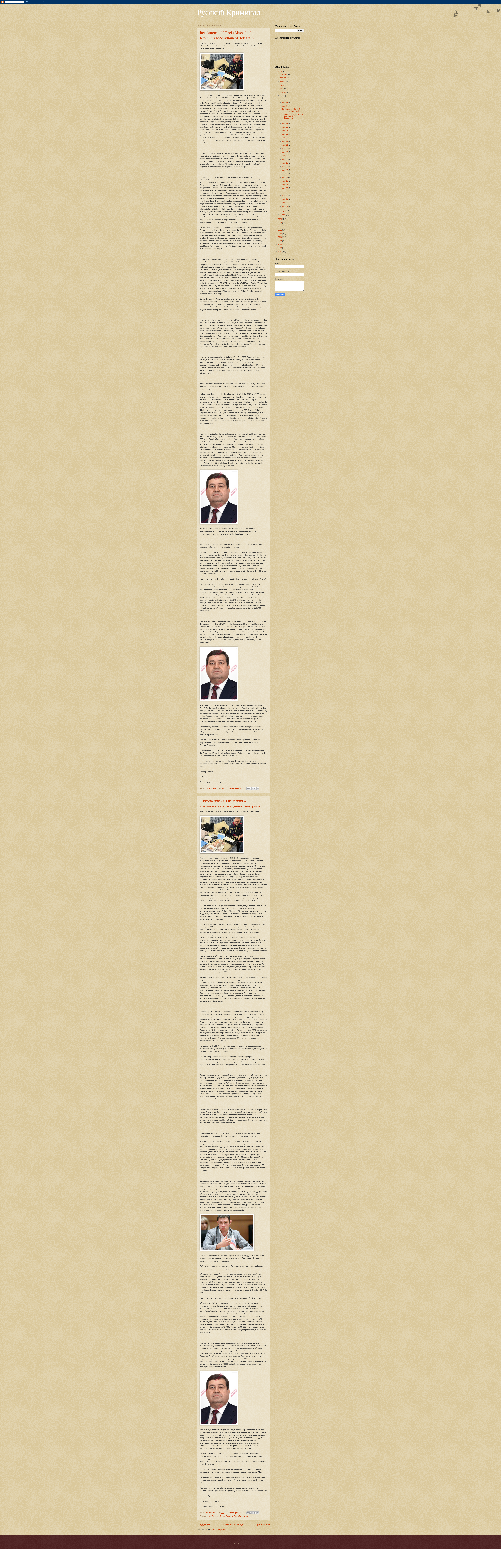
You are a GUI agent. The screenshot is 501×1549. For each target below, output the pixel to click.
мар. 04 (285, 195)
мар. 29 (285, 102)
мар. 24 (285, 134)
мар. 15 (285, 163)
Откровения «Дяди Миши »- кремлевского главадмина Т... (292, 117)
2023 (280, 223)
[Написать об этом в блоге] (250, 788)
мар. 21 (285, 145)
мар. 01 (285, 206)
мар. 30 (285, 99)
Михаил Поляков (226, 1516)
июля (282, 81)
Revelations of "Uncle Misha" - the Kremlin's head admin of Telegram (227, 35)
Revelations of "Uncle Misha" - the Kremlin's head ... (293, 110)
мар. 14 (285, 167)
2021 (280, 230)
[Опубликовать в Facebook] (255, 788)
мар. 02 (285, 203)
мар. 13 (285, 170)
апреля (283, 92)
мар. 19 (285, 149)
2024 (280, 219)
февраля (284, 211)
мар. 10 (285, 181)
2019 (280, 237)
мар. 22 (285, 141)
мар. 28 (285, 106)
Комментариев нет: (235, 788)
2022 (280, 226)
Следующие (203, 1524)
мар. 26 (285, 127)
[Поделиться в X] (252, 788)
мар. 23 (285, 138)
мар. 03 (285, 199)
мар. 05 (285, 192)
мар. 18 (285, 152)
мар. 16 (285, 159)
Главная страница (233, 1524)
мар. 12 (285, 174)
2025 (280, 71)
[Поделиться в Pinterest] (257, 788)
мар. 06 (285, 188)
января (283, 215)
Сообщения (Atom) (218, 1530)
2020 (280, 234)
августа (283, 78)
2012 (280, 248)
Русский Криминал (229, 12)
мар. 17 (285, 156)
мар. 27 (285, 123)
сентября (284, 74)
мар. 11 (285, 177)
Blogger (264, 1544)
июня (282, 85)
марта (282, 96)
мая (282, 89)
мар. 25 (285, 131)
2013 (280, 244)
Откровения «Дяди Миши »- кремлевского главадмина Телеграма (230, 803)
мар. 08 (285, 185)
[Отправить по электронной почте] (247, 788)
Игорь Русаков (212, 1516)
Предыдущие (262, 1524)
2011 (280, 252)
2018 (280, 241)
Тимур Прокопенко (241, 1516)
